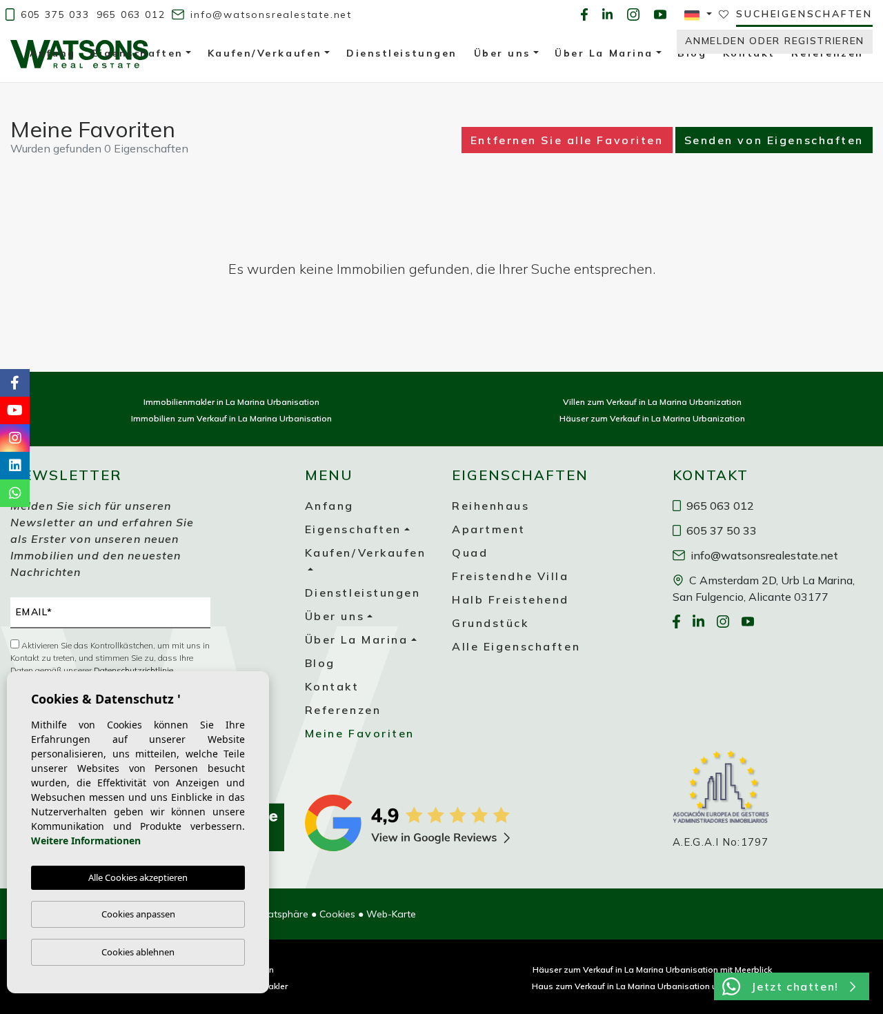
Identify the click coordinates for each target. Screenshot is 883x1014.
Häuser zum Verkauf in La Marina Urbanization (652, 418)
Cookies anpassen (138, 914)
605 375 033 (53, 14)
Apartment (489, 529)
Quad (470, 552)
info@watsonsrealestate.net (269, 14)
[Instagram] (633, 14)
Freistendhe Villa (510, 576)
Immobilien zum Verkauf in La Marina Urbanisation (231, 418)
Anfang (329, 506)
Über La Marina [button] (356, 639)
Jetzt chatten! (794, 986)
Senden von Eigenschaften (774, 140)
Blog (320, 663)
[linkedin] (607, 14)
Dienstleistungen (363, 592)
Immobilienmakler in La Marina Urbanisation (231, 402)
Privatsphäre (279, 914)
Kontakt (332, 686)
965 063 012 (131, 14)
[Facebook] (584, 14)
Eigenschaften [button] (353, 529)
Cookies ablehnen (138, 952)
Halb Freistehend (510, 599)
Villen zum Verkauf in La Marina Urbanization (652, 402)
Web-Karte (391, 914)
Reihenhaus (491, 506)
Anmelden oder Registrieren (774, 40)
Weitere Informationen (86, 840)
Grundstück (490, 623)
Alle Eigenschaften (516, 646)
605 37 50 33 (720, 530)
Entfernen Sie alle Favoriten (567, 140)
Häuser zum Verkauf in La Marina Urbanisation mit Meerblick (652, 969)
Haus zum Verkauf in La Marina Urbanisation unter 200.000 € (652, 986)
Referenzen (343, 710)
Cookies (337, 914)
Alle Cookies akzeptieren (138, 877)
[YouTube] (660, 14)
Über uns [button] (334, 616)
